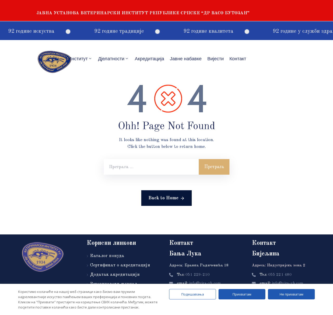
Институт (78, 58)
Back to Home (163, 198)
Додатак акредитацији (115, 274)
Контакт (237, 58)
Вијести (215, 58)
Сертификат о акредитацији (120, 265)
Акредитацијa (149, 58)
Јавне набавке (186, 58)
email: (199, 283)
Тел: (193, 275)
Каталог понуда (107, 256)
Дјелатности (111, 58)
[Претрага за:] (151, 167)
